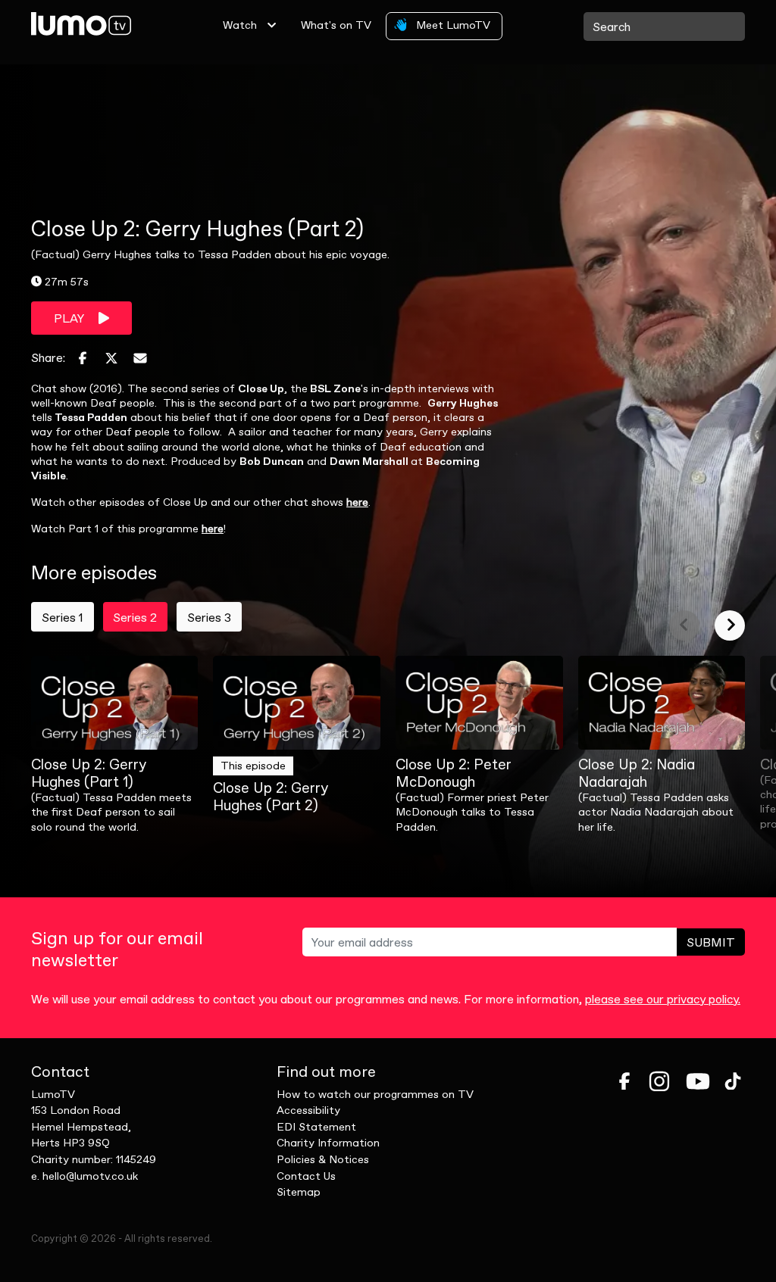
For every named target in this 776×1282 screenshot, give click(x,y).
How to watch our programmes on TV (375, 1094)
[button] (684, 625)
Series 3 (209, 617)
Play (70, 318)
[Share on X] (111, 358)
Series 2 (135, 617)
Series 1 (62, 617)
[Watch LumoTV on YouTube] (698, 1081)
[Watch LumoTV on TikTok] (733, 1081)
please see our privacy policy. (662, 998)
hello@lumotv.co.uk (90, 1176)
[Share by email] (140, 358)
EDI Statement (316, 1126)
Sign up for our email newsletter (117, 950)
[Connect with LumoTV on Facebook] (624, 1081)
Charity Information (328, 1142)
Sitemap (299, 1191)
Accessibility (308, 1110)
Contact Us (306, 1176)
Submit (711, 942)
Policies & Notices (323, 1159)
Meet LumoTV (451, 25)
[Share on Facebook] (82, 358)
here (357, 502)
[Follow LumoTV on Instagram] (659, 1081)
